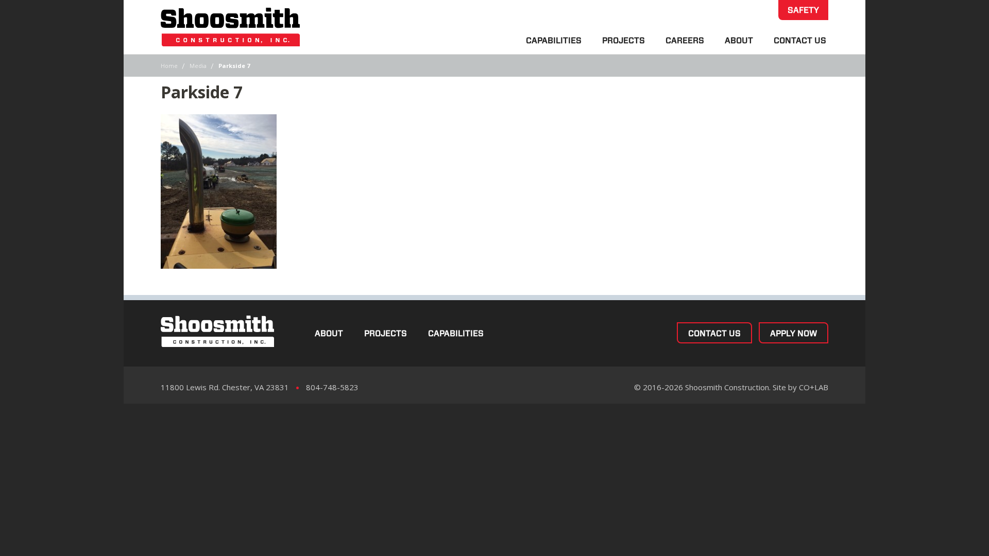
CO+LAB (813, 387)
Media (198, 66)
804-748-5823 (332, 387)
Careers (685, 40)
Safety (803, 10)
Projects (623, 40)
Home (169, 66)
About (739, 40)
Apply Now (793, 333)
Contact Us (800, 40)
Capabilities (554, 40)
